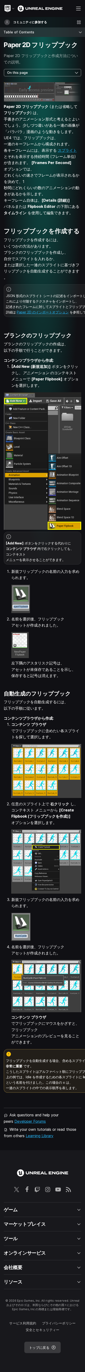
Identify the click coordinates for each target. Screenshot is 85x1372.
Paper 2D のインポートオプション (43, 312)
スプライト (67, 150)
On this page (17, 73)
